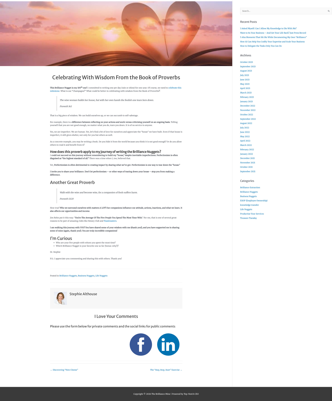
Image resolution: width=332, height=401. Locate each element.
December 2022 (247, 106)
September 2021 (247, 171)
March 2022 (246, 145)
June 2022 (245, 132)
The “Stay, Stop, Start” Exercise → (166, 370)
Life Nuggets (101, 275)
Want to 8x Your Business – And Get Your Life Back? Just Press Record (273, 33)
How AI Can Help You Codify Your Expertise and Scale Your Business (272, 41)
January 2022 (246, 154)
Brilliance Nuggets (68, 275)
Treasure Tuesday (248, 218)
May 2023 (245, 84)
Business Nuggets (86, 275)
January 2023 (246, 101)
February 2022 (247, 149)
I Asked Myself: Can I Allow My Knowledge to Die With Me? (268, 28)
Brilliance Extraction (250, 187)
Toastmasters (110, 221)
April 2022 (245, 140)
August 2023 (246, 71)
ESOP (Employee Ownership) (253, 200)
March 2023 (246, 92)
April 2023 (245, 88)
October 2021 (246, 167)
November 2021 (247, 162)
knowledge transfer (249, 205)
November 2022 (247, 110)
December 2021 (247, 158)
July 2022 (244, 127)
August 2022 (246, 123)
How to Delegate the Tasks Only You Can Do (261, 46)
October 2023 (246, 62)
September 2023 (248, 66)
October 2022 (246, 114)
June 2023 (245, 79)
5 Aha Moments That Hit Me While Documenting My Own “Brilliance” (273, 37)
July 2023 (244, 75)
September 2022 (248, 119)
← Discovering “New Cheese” (64, 370)
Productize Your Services (252, 214)
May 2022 (245, 136)
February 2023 (247, 97)
